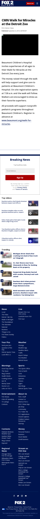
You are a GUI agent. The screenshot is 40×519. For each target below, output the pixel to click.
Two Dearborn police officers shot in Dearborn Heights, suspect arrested (13, 230)
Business (5, 329)
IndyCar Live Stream (25, 468)
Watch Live (30, 3)
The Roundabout (7, 322)
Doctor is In (5, 386)
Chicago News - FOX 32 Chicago (7, 455)
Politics (4, 337)
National (4, 327)
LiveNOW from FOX (24, 316)
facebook (14, 496)
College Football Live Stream (23, 457)
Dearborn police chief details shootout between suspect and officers (14, 202)
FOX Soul (21, 319)
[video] (33, 203)
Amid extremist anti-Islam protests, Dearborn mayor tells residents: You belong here (25, 293)
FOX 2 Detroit (5, 28)
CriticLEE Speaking (8, 399)
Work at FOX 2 (23, 402)
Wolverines (22, 376)
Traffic (20, 353)
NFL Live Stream (23, 454)
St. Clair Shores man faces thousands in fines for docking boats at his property (25, 265)
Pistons (20, 381)
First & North (22, 371)
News (12, 28)
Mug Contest (6, 374)
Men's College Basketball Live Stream (23, 472)
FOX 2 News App (24, 404)
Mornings (6, 365)
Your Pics (6, 342)
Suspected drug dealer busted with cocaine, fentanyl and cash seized (25, 274)
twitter (18, 496)
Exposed (4, 443)
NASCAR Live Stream (22, 464)
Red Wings (21, 386)
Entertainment (8, 394)
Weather (22, 342)
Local (3, 312)
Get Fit (4, 381)
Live (20, 309)
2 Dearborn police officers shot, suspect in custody (12, 239)
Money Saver (6, 383)
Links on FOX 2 (7, 388)
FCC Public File (23, 412)
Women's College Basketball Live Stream (24, 478)
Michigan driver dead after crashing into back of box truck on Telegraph (25, 256)
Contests (5, 404)
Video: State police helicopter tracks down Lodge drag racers (13, 220)
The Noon (5, 371)
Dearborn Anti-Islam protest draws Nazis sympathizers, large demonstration (24, 283)
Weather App (22, 348)
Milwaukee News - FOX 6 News (8, 459)
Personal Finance (24, 432)
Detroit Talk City (7, 317)
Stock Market (22, 437)
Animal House (23, 360)
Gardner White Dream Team (6, 437)
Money (21, 429)
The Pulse (5, 315)
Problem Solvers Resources (23, 420)
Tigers (20, 383)
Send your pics (6, 345)
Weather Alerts (23, 350)
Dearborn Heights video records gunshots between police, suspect (13, 211)
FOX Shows (5, 397)
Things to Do (6, 332)
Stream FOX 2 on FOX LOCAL (24, 313)
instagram (22, 496)
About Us (22, 394)
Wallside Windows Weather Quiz (8, 433)
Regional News (6, 449)
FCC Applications (23, 414)
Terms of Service (21, 189)
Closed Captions (23, 417)
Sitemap (21, 424)
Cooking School (7, 378)
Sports (21, 365)
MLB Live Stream (24, 461)
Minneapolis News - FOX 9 (8, 463)
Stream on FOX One (23, 449)
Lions (20, 374)
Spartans (21, 378)
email (25, 496)
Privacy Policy (22, 187)
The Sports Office (24, 369)
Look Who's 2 (6, 355)
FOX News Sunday (8, 334)
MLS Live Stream (24, 485)
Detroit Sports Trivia (8, 352)
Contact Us (22, 399)
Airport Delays (23, 355)
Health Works (6, 376)
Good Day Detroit (8, 369)
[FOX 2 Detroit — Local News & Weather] (8, 3)
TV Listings (5, 402)
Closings (21, 345)
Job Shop (21, 407)
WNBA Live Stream (24, 483)
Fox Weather (22, 358)
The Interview (6, 325)
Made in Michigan (7, 320)
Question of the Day (7, 349)
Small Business (23, 439)
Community (22, 409)
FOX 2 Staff (22, 397)
